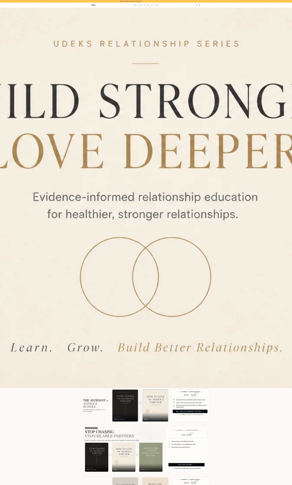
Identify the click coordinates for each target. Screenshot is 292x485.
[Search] (196, 5)
